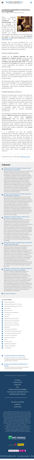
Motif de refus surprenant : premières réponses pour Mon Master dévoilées (17, 194)
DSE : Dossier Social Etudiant (11, 320)
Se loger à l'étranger (9, 345)
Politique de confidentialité (17, 392)
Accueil (17, 380)
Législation (7, 327)
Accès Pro (17, 407)
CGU (17, 387)
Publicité (17, 385)
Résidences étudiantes (10, 343)
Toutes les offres (17, 402)
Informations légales (17, 394)
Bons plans (7, 308)
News (5, 339)
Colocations (16, 426)
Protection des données (17, 389)
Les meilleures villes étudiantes (12, 333)
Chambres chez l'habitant (11, 312)
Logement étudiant (9, 337)
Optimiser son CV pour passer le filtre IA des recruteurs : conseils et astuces (16, 217)
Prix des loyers (8, 341)
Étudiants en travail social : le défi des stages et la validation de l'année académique (18, 269)
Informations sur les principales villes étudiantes (20, 428)
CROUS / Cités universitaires (11, 318)
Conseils (6, 316)
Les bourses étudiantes (10, 329)
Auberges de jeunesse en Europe (13, 304)
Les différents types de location (12, 331)
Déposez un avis (25, 157)
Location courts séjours (10, 335)
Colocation (7, 314)
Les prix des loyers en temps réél (14, 355)
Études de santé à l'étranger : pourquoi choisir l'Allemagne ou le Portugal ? (17, 169)
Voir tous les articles (10, 293)
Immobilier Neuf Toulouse (9, 425)
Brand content (8, 310)
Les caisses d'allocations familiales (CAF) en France (18, 430)
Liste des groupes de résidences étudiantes (14, 429)
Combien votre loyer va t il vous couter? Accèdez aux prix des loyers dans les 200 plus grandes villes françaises (16, 359)
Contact (17, 404)
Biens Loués (17, 431)
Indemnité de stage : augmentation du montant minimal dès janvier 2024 (18, 243)
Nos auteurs (26, 425)
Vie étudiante (8, 348)
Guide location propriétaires (12, 325)
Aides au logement (9, 302)
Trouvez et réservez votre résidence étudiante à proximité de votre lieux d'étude (16, 367)
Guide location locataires (11, 323)
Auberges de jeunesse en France (13, 306)
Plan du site (17, 382)
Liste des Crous (19, 425)
